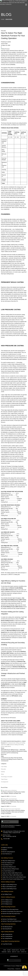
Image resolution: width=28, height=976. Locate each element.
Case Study (4, 766)
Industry (3, 771)
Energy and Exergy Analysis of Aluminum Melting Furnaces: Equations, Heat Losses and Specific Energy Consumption (13, 812)
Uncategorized (4, 781)
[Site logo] (5, 1)
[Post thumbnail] (9, 790)
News (2, 774)
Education (9, 19)
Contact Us (23, 951)
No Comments (12, 796)
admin (9, 41)
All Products (15, 695)
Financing (4, 951)
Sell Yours (22, 949)
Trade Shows (4, 779)
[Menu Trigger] (26, 5)
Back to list (3, 754)
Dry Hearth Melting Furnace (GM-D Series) (11, 606)
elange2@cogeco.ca (21, 724)
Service (9, 951)
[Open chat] (24, 967)
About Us (14, 951)
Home (2, 19)
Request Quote (15, 949)
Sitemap (9, 949)
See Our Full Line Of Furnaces (8, 717)
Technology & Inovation (6, 776)
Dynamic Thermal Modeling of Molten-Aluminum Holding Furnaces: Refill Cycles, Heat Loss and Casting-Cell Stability (12, 802)
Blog (18, 951)
